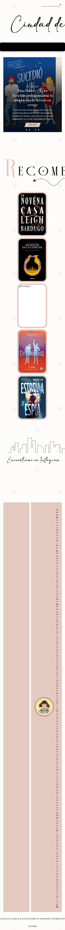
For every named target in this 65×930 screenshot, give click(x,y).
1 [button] (26, 129)
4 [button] (35, 129)
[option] (32, 94)
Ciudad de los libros (9, 919)
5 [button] (38, 129)
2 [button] (29, 129)
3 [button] (32, 129)
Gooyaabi (32, 926)
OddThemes (45, 919)
